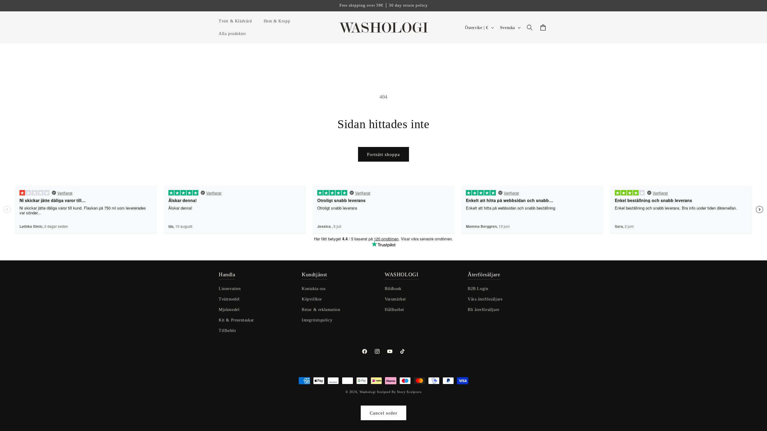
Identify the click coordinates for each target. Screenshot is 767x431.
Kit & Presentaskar (236, 320)
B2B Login (478, 288)
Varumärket (395, 299)
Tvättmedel (229, 299)
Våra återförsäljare (485, 299)
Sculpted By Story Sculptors (399, 392)
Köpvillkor (312, 299)
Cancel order (383, 413)
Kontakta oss (313, 288)
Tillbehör (227, 330)
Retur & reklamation (321, 309)
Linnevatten (230, 288)
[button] (237, 21)
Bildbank (393, 288)
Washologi (368, 392)
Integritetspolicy (317, 320)
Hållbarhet (394, 309)
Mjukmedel (229, 309)
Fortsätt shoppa (383, 154)
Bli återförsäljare (483, 309)
